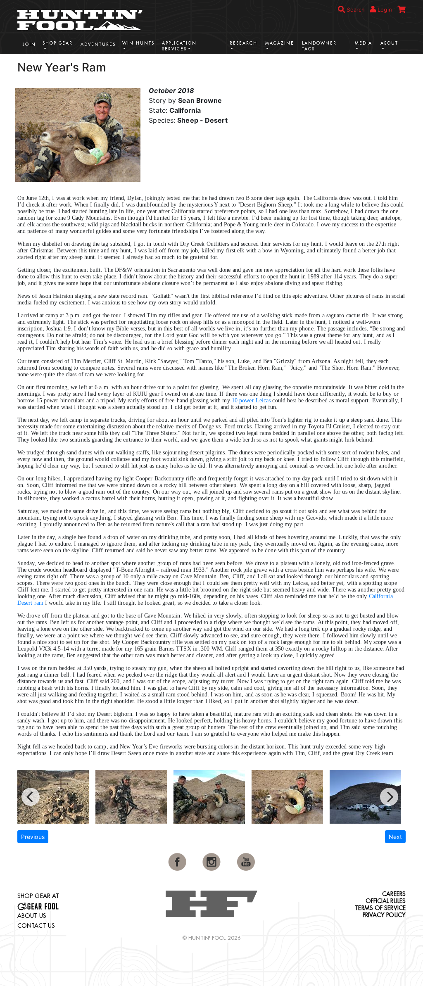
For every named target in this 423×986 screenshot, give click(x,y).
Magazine (279, 43)
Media (363, 43)
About (389, 43)
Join (29, 44)
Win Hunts (138, 43)
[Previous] (30, 797)
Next (395, 836)
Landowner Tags (319, 46)
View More (380, 66)
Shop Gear (58, 43)
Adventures (98, 44)
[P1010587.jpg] (291, 797)
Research (243, 43)
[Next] (389, 797)
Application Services (179, 46)
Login (384, 9)
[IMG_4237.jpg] (56, 797)
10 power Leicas (251, 400)
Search (355, 9)
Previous (33, 836)
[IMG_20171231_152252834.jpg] (212, 797)
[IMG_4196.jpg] (369, 797)
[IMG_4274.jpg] (134, 797)
